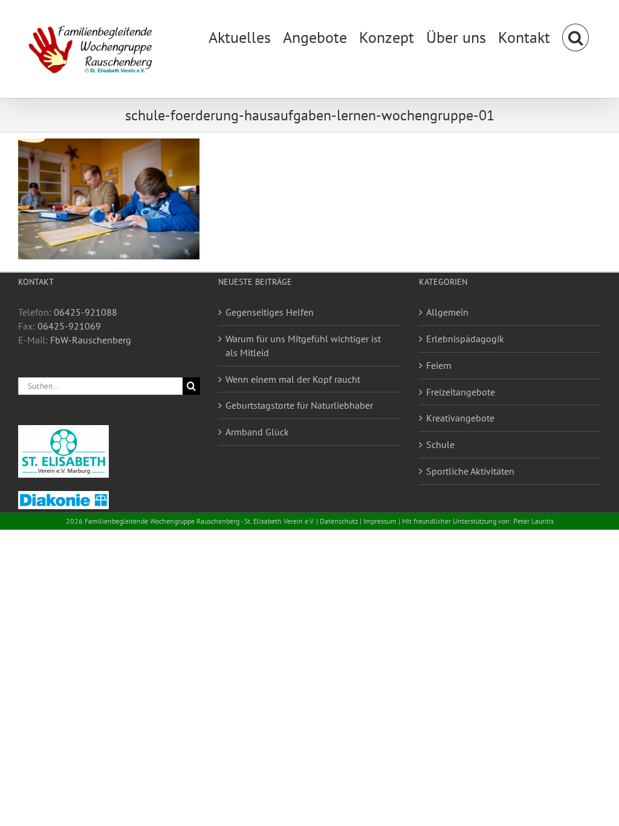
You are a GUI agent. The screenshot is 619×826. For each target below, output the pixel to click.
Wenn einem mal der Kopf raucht (292, 379)
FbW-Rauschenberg (90, 340)
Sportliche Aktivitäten (470, 471)
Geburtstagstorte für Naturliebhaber (299, 405)
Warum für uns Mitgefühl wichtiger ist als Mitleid (303, 346)
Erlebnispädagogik (465, 339)
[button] (575, 36)
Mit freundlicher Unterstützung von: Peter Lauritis (478, 520)
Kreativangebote (460, 418)
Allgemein (447, 312)
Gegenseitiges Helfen (269, 312)
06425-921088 (85, 312)
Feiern (439, 365)
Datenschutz (339, 520)
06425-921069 (69, 326)
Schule (440, 444)
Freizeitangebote (460, 392)
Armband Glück (257, 432)
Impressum (380, 520)
